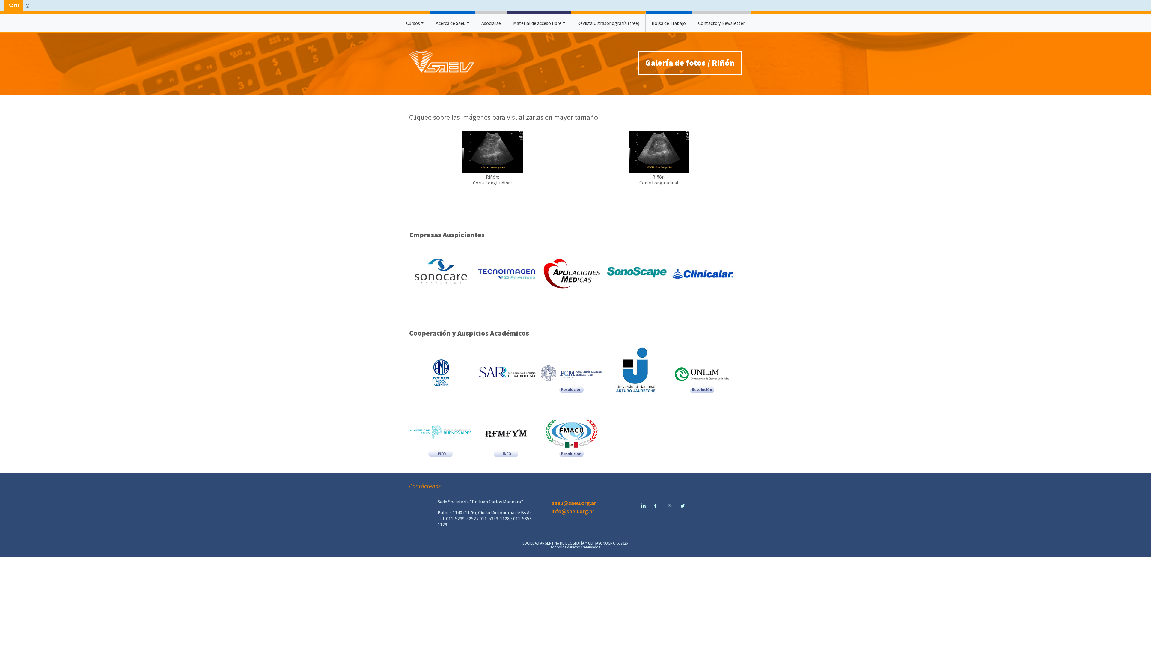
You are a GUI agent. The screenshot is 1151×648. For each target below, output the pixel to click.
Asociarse (491, 23)
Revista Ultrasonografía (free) (608, 23)
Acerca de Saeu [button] (450, 23)
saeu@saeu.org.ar (574, 502)
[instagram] (27, 5)
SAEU (13, 6)
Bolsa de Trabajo (669, 23)
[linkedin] (643, 502)
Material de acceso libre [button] (537, 23)
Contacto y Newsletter (721, 23)
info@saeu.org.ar (573, 511)
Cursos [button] (413, 23)
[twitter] (683, 502)
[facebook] (656, 502)
